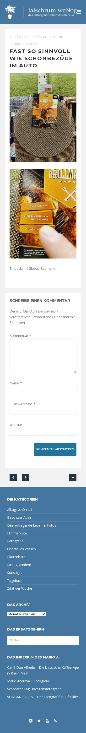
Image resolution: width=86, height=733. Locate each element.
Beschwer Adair (19, 517)
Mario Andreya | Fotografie (28, 681)
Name (16, 383)
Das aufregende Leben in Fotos (31, 525)
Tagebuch (14, 580)
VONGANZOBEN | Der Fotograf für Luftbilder (42, 697)
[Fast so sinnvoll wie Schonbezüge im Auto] (43, 117)
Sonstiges (14, 572)
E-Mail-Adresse (23, 404)
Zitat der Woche (19, 588)
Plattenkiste (16, 557)
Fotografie (15, 541)
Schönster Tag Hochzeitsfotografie (34, 689)
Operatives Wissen (21, 549)
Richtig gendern (19, 564)
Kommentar (20, 335)
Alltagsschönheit (19, 509)
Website (16, 424)
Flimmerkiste (17, 533)
